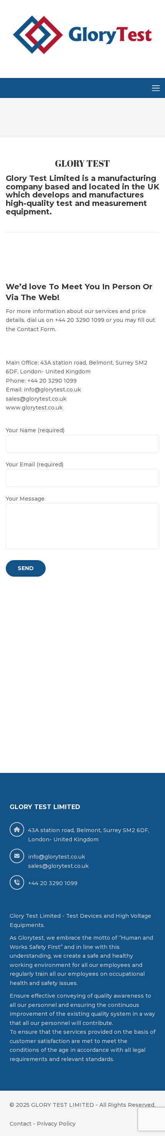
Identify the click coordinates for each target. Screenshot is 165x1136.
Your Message (25, 498)
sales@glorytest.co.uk (58, 865)
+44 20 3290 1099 (53, 883)
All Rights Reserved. (127, 1104)
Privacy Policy (56, 1123)
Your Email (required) (34, 464)
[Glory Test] (82, 35)
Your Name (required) (35, 430)
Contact (20, 1123)
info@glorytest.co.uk (56, 856)
